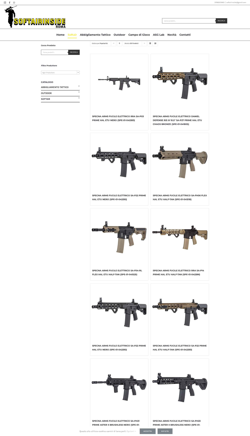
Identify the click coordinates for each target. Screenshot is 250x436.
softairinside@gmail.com (236, 2)
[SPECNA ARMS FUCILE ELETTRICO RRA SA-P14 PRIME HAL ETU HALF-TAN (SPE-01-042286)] (180, 237)
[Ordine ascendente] (119, 43)
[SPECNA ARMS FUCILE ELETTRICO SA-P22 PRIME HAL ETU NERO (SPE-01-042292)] (119, 162)
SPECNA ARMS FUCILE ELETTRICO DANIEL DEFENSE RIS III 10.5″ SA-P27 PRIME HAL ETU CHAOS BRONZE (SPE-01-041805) (177, 120)
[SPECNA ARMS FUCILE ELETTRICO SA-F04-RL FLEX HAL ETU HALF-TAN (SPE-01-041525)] (119, 237)
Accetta (147, 431)
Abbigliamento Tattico (54, 87)
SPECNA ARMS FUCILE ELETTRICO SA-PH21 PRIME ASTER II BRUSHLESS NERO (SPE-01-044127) (116, 425)
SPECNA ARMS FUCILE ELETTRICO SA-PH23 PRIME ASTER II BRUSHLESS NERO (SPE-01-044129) (177, 425)
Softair (45, 99)
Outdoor (46, 93)
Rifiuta (165, 431)
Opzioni (131, 431)
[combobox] (60, 72)
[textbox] (60, 72)
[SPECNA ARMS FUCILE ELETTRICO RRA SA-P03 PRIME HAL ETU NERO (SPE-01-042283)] (119, 83)
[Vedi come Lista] (155, 43)
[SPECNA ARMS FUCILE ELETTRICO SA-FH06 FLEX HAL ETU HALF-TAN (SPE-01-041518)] (180, 162)
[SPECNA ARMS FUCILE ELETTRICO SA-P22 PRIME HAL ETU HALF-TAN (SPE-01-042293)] (180, 312)
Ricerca (221, 21)
